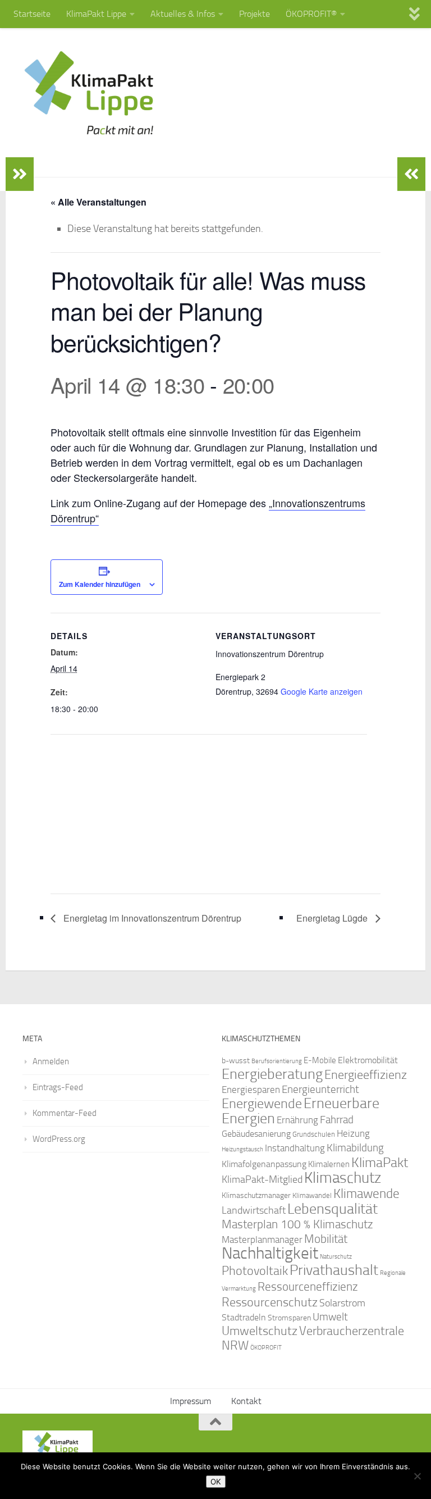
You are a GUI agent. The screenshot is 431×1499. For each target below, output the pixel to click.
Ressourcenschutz (270, 1302)
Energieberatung (272, 1074)
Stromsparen (289, 1317)
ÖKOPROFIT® (311, 13)
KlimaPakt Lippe (96, 13)
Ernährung (297, 1120)
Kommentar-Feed (65, 1113)
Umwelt (330, 1317)
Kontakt (246, 1401)
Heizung (353, 1133)
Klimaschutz (342, 1178)
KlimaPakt (379, 1162)
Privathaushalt (334, 1270)
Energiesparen (251, 1090)
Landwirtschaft (254, 1210)
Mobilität (325, 1239)
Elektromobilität (368, 1060)
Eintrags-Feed (58, 1087)
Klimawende (366, 1193)
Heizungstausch (242, 1149)
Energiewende (262, 1103)
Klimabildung (355, 1148)
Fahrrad (337, 1120)
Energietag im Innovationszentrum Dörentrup (151, 918)
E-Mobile (320, 1060)
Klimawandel (312, 1195)
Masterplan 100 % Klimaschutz (297, 1224)
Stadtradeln (244, 1317)
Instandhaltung (295, 1148)
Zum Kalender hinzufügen (99, 584)
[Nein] (417, 1476)
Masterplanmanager (262, 1239)
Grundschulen (313, 1134)
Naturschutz (336, 1256)
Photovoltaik (255, 1271)
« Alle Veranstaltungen (98, 201)
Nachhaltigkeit (270, 1253)
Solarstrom (342, 1303)
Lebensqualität (332, 1209)
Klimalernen (329, 1164)
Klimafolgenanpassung (264, 1164)
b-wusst (236, 1060)
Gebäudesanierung (256, 1133)
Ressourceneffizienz (308, 1286)
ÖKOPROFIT (266, 1347)
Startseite (32, 13)
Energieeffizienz (365, 1074)
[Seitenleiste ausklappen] (20, 174)
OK (215, 1481)
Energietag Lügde (333, 918)
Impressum (190, 1401)
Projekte (254, 13)
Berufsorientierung (276, 1061)
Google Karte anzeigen (322, 691)
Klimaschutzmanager (256, 1195)
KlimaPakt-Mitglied (262, 1179)
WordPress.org (59, 1139)
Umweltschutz (259, 1330)
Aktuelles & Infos (182, 13)
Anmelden (51, 1061)
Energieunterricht (320, 1089)
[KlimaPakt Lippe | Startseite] (89, 93)
